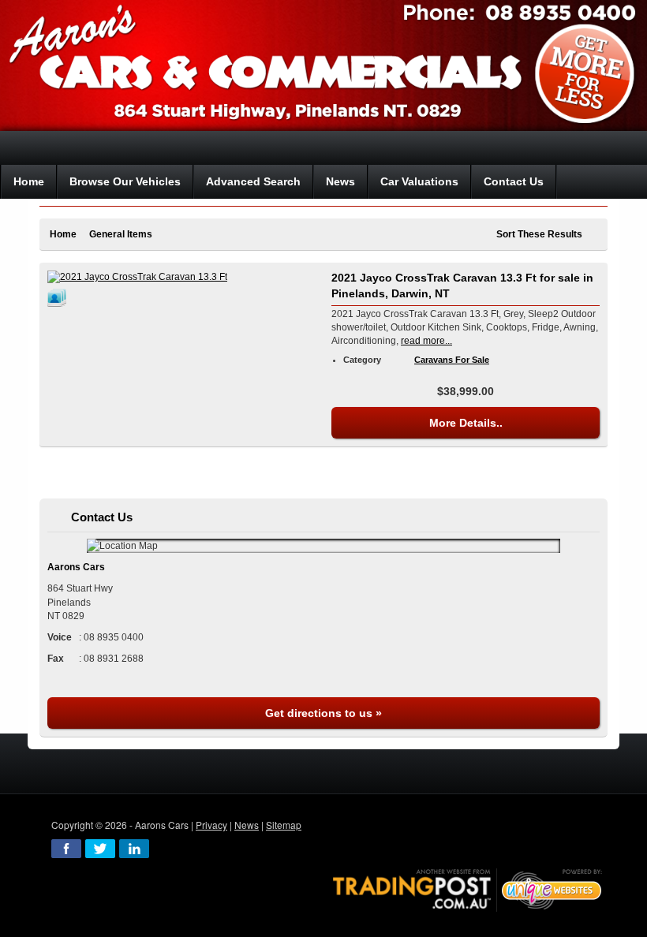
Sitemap (283, 824)
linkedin (134, 848)
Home (63, 234)
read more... (426, 340)
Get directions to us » (323, 713)
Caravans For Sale (451, 359)
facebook (66, 848)
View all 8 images (59, 297)
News (246, 824)
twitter (100, 848)
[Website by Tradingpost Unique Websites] (468, 888)
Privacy (211, 824)
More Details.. (466, 422)
